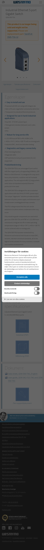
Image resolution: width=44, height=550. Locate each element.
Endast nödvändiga (22, 283)
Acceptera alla (22, 277)
